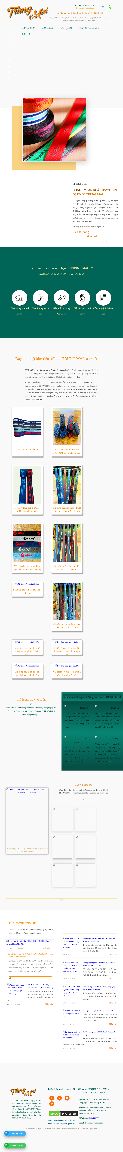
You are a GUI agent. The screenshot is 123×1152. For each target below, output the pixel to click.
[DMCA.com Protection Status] (63, 1116)
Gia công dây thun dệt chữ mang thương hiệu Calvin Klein (27, 651)
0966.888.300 (84, 5)
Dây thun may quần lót (27, 449)
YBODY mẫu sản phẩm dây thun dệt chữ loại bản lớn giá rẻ (67, 651)
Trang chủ (28, 28)
